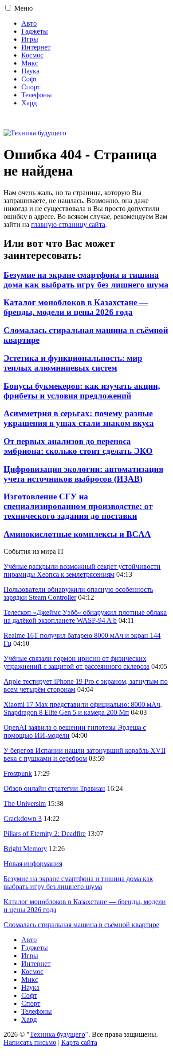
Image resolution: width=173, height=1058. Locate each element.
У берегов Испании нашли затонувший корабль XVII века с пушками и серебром (84, 754)
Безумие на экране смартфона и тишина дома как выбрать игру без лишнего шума (86, 279)
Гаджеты (34, 31)
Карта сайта (79, 1042)
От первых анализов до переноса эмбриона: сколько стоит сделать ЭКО (78, 446)
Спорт (30, 87)
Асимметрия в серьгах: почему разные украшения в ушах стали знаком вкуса (79, 418)
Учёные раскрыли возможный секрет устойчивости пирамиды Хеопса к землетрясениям (82, 570)
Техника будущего (57, 1034)
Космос (32, 55)
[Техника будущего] (35, 133)
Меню (23, 8)
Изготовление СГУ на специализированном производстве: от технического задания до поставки (78, 506)
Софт (29, 79)
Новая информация (33, 863)
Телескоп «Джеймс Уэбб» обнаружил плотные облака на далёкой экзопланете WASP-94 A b (85, 616)
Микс (29, 63)
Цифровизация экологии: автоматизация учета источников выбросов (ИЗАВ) (83, 473)
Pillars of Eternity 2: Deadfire (45, 833)
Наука (30, 71)
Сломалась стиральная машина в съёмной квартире (81, 924)
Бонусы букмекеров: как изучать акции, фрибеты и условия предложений (82, 390)
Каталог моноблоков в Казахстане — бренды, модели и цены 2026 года (76, 307)
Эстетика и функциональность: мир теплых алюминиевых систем (73, 362)
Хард (29, 103)
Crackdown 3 (23, 818)
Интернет (36, 47)
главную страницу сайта (68, 224)
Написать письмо (30, 1042)
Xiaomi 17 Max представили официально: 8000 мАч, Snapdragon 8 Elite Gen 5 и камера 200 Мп (83, 708)
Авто (29, 23)
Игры (29, 39)
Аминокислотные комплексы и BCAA (77, 534)
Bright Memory (25, 848)
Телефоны (36, 95)
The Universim (25, 803)
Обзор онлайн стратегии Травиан (54, 788)
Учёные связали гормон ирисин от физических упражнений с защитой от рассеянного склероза (76, 662)
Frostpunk (18, 773)
